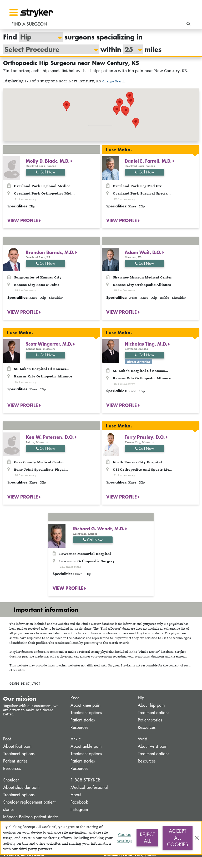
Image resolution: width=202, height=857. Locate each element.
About (75, 795)
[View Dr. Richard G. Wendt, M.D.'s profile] (56, 535)
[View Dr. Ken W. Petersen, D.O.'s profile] (11, 443)
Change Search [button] (113, 81)
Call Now (47, 172)
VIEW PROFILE (23, 220)
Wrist (142, 739)
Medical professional (89, 787)
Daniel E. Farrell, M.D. (149, 161)
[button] (116, 110)
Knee (74, 698)
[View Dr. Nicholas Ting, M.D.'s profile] (110, 350)
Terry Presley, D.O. (145, 437)
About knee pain (85, 705)
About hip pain (151, 705)
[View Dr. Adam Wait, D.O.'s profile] (110, 259)
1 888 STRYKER (85, 780)
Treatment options (86, 712)
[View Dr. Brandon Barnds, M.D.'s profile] (11, 259)
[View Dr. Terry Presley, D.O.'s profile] (110, 443)
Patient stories (82, 720)
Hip (141, 698)
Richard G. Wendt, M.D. (99, 528)
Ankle (75, 739)
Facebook (79, 802)
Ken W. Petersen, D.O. (50, 437)
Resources (79, 727)
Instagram (79, 809)
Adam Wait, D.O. (144, 252)
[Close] (197, 838)
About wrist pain (152, 746)
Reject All (147, 837)
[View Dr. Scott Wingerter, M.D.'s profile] (11, 350)
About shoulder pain (21, 787)
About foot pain (17, 746)
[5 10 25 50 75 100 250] (130, 49)
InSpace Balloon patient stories (30, 817)
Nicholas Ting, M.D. (146, 344)
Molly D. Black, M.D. (48, 161)
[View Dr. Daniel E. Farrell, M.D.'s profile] (110, 167)
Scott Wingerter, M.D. (49, 344)
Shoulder (11, 780)
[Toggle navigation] (13, 12)
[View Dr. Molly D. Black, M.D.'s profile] (11, 167)
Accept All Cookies (177, 838)
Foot (7, 739)
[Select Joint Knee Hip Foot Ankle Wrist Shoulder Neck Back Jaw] (38, 37)
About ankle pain (86, 746)
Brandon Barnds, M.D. (50, 252)
